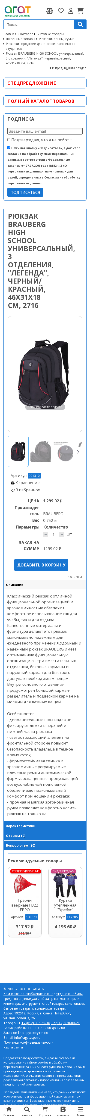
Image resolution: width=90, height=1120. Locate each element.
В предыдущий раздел (69, 68)
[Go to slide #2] (40, 451)
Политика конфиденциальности (28, 1042)
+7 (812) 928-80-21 (65, 1023)
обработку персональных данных (35, 1065)
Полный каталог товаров (40, 101)
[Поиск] (80, 24)
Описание (14, 584)
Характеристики (21, 826)
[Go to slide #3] (63, 451)
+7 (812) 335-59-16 (35, 1023)
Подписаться (25, 192)
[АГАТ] (17, 11)
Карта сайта (13, 1047)
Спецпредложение (31, 83)
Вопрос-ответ (20, 845)
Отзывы (15, 835)
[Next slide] (74, 374)
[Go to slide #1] (18, 451)
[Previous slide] (15, 374)
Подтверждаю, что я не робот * (41, 139)
